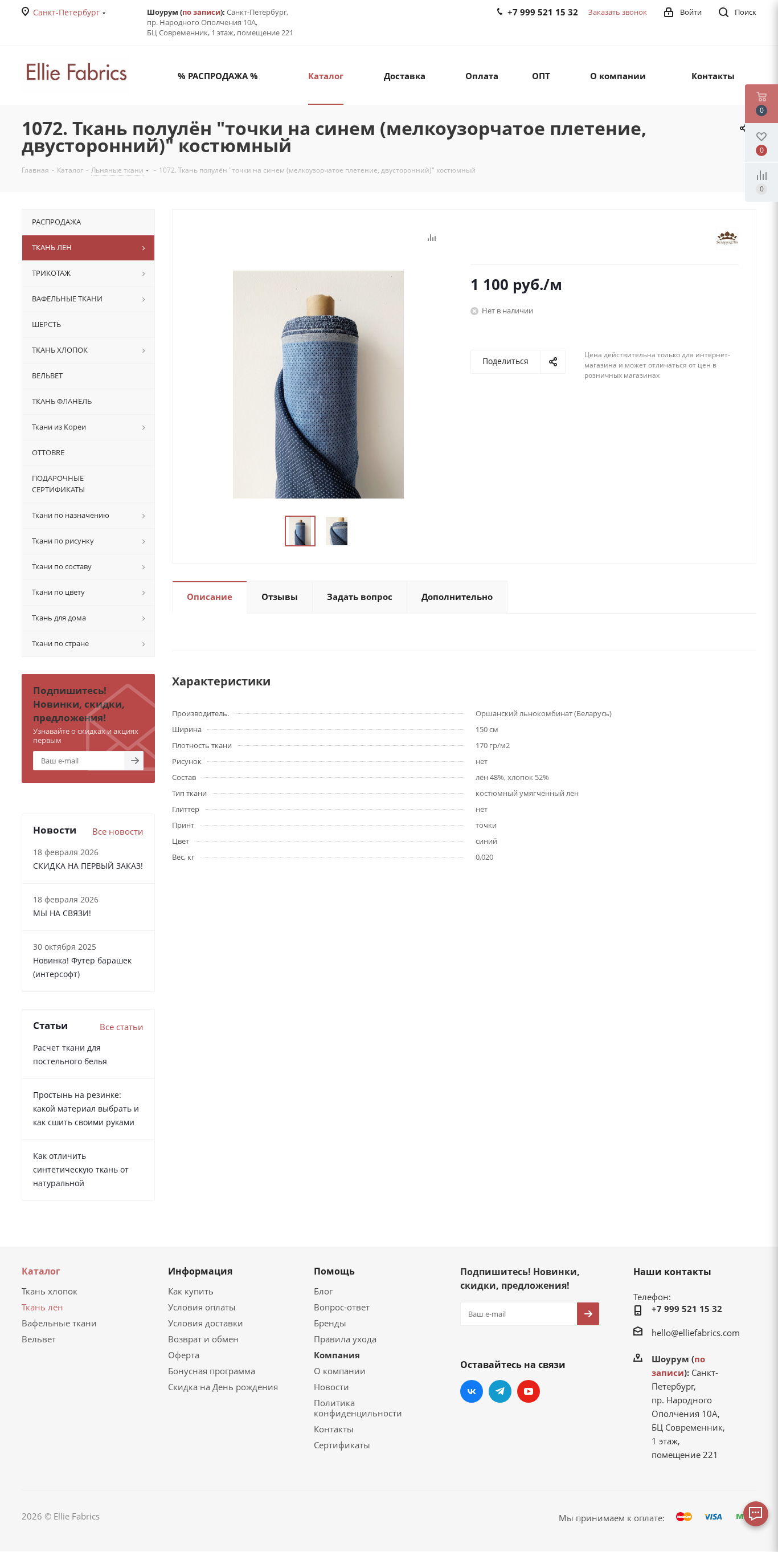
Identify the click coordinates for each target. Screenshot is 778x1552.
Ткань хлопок (49, 1291)
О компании (340, 1371)
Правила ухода (345, 1339)
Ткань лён (42, 1307)
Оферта (183, 1355)
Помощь (334, 1271)
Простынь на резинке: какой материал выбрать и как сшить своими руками (86, 1108)
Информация (200, 1271)
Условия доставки (205, 1323)
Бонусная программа (211, 1371)
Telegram (500, 1391)
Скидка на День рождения (223, 1386)
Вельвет (39, 1339)
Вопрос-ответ (342, 1307)
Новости (331, 1386)
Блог (323, 1291)
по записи (201, 12)
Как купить (191, 1291)
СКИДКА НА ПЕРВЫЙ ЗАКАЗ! (88, 865)
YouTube (528, 1391)
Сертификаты (342, 1445)
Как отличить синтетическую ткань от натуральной (81, 1169)
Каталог (41, 1271)
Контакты (334, 1429)
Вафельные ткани (59, 1323)
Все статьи (122, 1026)
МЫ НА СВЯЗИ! (62, 913)
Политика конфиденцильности (358, 1408)
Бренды (330, 1323)
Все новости (118, 831)
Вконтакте (471, 1391)
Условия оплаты (202, 1307)
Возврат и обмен (203, 1339)
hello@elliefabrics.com (696, 1332)
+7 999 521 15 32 (687, 1308)
